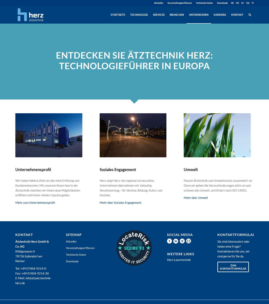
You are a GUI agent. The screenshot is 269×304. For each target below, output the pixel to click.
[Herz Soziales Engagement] (133, 135)
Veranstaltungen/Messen (179, 3)
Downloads (222, 3)
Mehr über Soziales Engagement (120, 202)
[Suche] (250, 14)
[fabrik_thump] (48, 135)
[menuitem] (158, 3)
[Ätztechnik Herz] (30, 14)
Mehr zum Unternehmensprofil (35, 202)
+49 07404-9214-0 (33, 268)
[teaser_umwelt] (217, 135)
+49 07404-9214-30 (35, 273)
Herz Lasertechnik (179, 260)
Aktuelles (158, 3)
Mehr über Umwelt (196, 197)
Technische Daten (204, 3)
